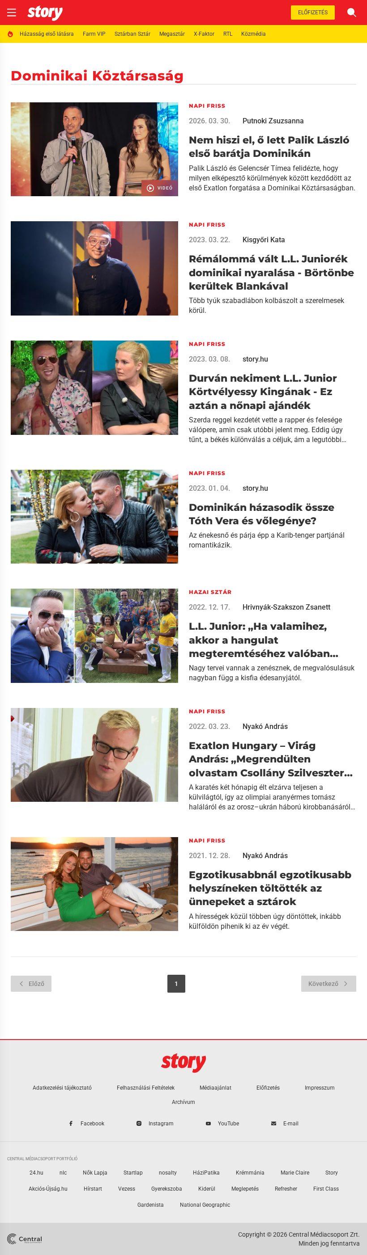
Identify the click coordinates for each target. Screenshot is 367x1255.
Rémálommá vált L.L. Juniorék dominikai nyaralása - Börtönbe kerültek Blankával (271, 272)
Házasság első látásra (47, 34)
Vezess (126, 1189)
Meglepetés (245, 1189)
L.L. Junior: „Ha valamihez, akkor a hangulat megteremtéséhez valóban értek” (259, 640)
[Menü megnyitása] (11, 12)
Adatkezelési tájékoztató (62, 1088)
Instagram (161, 1123)
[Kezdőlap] (45, 12)
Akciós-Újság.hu (48, 1189)
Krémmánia (250, 1173)
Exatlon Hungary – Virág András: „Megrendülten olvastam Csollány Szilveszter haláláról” (266, 760)
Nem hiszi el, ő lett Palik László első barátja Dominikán (269, 147)
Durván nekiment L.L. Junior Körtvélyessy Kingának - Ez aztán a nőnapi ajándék (263, 392)
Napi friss (207, 105)
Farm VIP (94, 34)
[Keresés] (352, 12)
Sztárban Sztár (132, 34)
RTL (227, 34)
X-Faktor (204, 34)
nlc (63, 1173)
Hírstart (93, 1189)
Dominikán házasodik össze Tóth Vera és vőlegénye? (261, 514)
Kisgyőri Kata (264, 240)
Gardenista (150, 1205)
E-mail (291, 1123)
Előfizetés (313, 12)
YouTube (228, 1123)
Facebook (92, 1123)
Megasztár (172, 34)
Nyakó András (265, 726)
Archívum (183, 1102)
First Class (326, 1189)
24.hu (36, 1173)
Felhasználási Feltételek (146, 1088)
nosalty (168, 1173)
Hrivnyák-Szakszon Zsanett (286, 607)
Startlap (133, 1173)
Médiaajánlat (215, 1088)
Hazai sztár (210, 592)
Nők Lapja (95, 1173)
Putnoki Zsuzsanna (273, 121)
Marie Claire (295, 1173)
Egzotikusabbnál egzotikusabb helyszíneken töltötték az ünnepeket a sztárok (270, 888)
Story (331, 1173)
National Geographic (205, 1205)
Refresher (286, 1189)
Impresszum (320, 1088)
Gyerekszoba (166, 1189)
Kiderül (206, 1189)
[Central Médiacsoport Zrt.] (25, 1239)
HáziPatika (206, 1173)
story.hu (255, 359)
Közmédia (253, 34)
